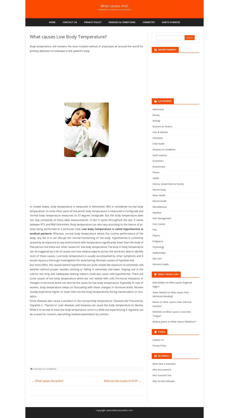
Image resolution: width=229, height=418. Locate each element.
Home (52, 22)
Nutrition (157, 212)
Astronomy (158, 109)
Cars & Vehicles (160, 132)
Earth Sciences (171, 22)
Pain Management (162, 218)
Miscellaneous (160, 206)
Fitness (156, 172)
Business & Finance (162, 126)
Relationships (159, 252)
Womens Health (161, 264)
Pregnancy (158, 241)
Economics (158, 160)
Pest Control (159, 224)
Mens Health (159, 195)
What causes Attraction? (47, 381)
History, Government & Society (168, 183)
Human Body (159, 189)
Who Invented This (162, 375)
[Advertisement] (86, 79)
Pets (155, 229)
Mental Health (160, 201)
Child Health (159, 143)
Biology (156, 120)
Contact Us (70, 22)
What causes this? (114, 6)
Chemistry (149, 22)
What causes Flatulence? (183, 321)
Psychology (158, 247)
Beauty (156, 115)
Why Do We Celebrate (164, 381)
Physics (156, 235)
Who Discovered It (162, 369)
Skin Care (157, 258)
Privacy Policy (92, 22)
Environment (159, 166)
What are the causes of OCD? (122, 381)
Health (156, 178)
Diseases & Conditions (122, 22)
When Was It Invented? (164, 363)
